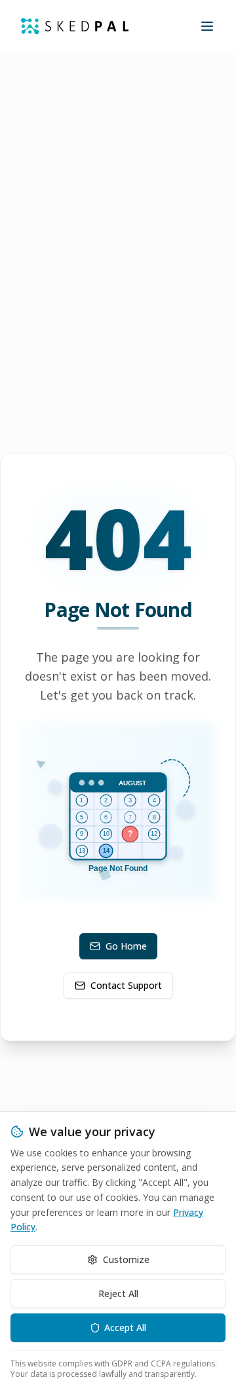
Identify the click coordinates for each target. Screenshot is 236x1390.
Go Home (126, 946)
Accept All (125, 1327)
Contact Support (126, 985)
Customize (126, 1259)
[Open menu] (207, 26)
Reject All (118, 1293)
